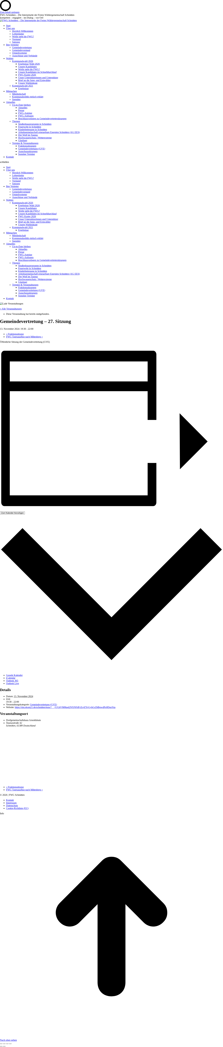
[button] (111, 162)
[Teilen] (4, 1043)
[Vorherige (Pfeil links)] (1, 1046)
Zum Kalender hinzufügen (12, 513)
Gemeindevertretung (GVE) (43, 704)
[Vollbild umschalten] (7, 1043)
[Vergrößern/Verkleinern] (10, 1043)
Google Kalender (14, 675)
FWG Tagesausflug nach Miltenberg (24, 336)
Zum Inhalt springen (9, 12)
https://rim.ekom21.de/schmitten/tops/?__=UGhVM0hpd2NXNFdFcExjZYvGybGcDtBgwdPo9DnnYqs (65, 707)
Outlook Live (12, 683)
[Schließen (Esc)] (1, 1043)
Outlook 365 (12, 680)
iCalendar (10, 678)
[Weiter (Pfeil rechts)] (4, 1046)
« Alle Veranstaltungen (11, 308)
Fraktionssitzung (15, 334)
